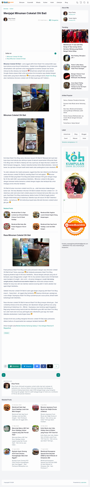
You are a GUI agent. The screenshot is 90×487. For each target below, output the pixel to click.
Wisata (38, 2)
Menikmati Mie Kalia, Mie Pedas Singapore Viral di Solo (18, 226)
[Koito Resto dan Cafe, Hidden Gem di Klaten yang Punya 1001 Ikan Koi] (35, 431)
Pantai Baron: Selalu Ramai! (71, 123)
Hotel (52, 2)
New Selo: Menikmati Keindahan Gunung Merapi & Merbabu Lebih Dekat (73, 110)
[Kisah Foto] (7, 2)
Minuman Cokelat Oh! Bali (14, 56)
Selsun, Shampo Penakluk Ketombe (74, 100)
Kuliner (45, 2)
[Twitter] (50, 366)
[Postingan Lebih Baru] (58, 375)
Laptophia (83, 482)
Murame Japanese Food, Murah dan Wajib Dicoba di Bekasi (49, 409)
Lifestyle (59, 2)
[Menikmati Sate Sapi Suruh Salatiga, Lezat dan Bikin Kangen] (36, 229)
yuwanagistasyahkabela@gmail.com (77, 243)
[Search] (84, 2)
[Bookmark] (5, 366)
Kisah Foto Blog (51, 76)
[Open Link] (88, 2)
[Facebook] (43, 366)
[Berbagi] (56, 366)
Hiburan (75, 138)
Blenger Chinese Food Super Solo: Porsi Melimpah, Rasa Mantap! (78, 75)
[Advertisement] (31, 36)
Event (66, 138)
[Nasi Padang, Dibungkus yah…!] (66, 61)
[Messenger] (37, 366)
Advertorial (67, 134)
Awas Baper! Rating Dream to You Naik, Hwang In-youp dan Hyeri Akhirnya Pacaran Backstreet (78, 86)
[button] (53, 20)
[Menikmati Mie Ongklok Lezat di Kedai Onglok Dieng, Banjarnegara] (36, 217)
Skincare (21, 2)
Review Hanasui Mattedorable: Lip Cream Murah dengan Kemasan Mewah (73, 117)
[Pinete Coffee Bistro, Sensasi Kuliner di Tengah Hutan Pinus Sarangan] (66, 70)
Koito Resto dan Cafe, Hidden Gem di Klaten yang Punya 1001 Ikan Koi (49, 430)
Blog (66, 2)
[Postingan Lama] (3, 375)
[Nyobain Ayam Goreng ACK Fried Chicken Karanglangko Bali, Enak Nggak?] (7, 454)
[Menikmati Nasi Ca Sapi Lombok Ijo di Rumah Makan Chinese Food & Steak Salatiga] (7, 217)
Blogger (84, 134)
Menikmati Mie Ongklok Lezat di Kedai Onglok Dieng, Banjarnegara (49, 215)
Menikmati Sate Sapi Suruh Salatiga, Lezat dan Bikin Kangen (49, 226)
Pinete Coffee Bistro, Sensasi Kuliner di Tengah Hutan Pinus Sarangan (78, 66)
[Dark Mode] (77, 2)
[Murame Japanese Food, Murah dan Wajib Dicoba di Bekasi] (35, 410)
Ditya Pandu (15, 384)
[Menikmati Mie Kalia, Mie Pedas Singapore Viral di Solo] (7, 229)
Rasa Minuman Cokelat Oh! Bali (16, 58)
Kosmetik (30, 2)
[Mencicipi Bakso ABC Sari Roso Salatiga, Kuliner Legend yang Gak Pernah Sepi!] (7, 431)
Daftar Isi (8, 53)
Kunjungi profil (72, 14)
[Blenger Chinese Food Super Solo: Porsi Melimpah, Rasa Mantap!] (66, 79)
